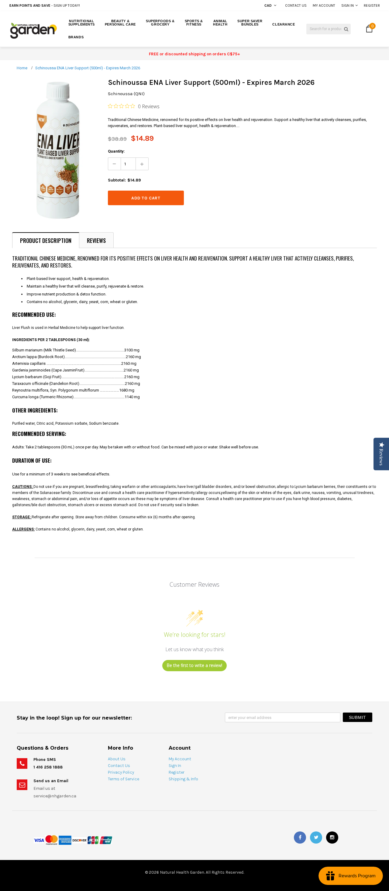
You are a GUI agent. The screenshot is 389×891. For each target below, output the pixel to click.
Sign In (347, 5)
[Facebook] (300, 837)
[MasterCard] (51, 839)
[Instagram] (332, 837)
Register (372, 5)
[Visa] (39, 839)
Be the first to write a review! (194, 665)
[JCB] (93, 839)
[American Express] (65, 839)
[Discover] (79, 839)
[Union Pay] (105, 839)
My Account (324, 5)
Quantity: (116, 151)
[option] (73, 5)
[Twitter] (316, 837)
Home (22, 68)
